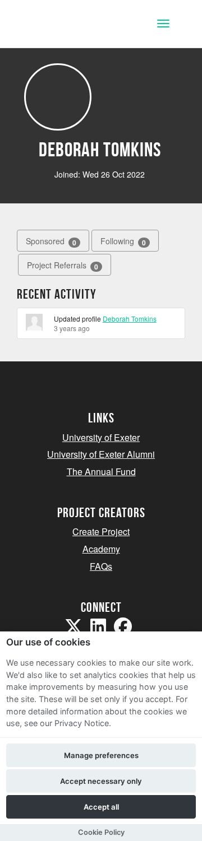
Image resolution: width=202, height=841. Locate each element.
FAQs (101, 566)
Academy (101, 548)
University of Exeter (101, 437)
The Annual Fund (101, 471)
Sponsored (51, 241)
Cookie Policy (101, 832)
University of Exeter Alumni (101, 454)
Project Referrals (62, 265)
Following (123, 241)
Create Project (101, 531)
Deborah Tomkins (130, 318)
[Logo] (63, 25)
